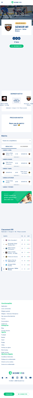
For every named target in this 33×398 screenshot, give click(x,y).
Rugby (3, 342)
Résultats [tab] (9, 146)
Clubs (22, 13)
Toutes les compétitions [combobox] (10, 140)
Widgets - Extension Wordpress (9, 313)
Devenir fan (17, 46)
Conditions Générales (7, 356)
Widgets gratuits (5, 311)
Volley (2, 345)
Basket (3, 337)
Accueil (3, 13)
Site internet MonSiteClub (8, 316)
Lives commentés (6, 308)
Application (4, 306)
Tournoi (3, 318)
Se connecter (22, 394)
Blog (2, 328)
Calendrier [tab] (24, 146)
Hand (2, 340)
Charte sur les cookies (7, 361)
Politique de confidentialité (8, 359)
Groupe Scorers (5, 330)
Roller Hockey (13, 13)
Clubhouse (4, 323)
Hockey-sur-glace (6, 347)
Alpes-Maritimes (6, 15)
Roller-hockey (5, 352)
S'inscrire (9, 394)
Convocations (5, 321)
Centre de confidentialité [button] (7, 364)
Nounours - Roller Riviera (21, 15)
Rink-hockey (4, 350)
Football (3, 334)
